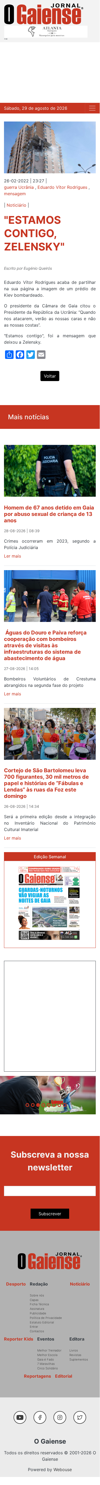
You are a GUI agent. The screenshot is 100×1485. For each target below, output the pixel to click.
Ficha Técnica (39, 1304)
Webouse (62, 1469)
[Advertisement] (50, 72)
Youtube (22, 1414)
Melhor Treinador (49, 1350)
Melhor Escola (47, 1355)
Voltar (50, 376)
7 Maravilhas (46, 1364)
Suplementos (78, 1359)
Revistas (75, 1355)
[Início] (43, 14)
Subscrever (50, 1213)
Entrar (34, 1327)
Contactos (37, 1331)
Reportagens (37, 1376)
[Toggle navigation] (92, 108)
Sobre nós (37, 1295)
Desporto (16, 1284)
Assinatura (37, 1309)
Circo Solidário (47, 1368)
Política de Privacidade (46, 1318)
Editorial (63, 1376)
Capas (34, 1300)
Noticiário (16, 205)
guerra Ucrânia (19, 187)
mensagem (15, 193)
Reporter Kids (18, 1339)
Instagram (62, 1414)
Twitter (81, 1414)
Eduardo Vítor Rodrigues (62, 187)
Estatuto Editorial (42, 1322)
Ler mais (12, 556)
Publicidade (38, 1313)
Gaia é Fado (45, 1359)
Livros (73, 1350)
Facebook (42, 1414)
